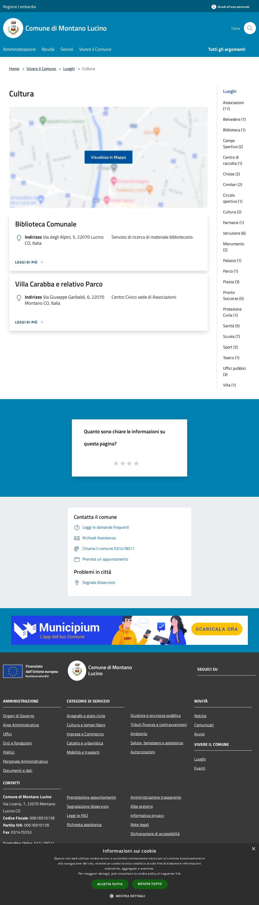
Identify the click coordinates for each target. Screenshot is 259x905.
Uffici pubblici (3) (234, 371)
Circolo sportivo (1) (232, 198)
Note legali (140, 824)
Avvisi (199, 734)
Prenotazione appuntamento (91, 797)
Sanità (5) (231, 326)
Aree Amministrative (21, 725)
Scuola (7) (231, 336)
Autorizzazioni (143, 752)
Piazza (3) (231, 282)
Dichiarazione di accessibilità (155, 834)
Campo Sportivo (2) (233, 143)
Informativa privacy (147, 815)
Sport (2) (230, 347)
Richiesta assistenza (84, 824)
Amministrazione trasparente (156, 797)
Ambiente (139, 734)
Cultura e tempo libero (86, 725)
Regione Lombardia (19, 7)
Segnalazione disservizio (88, 806)
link (178, 873)
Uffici (7, 734)
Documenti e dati (17, 770)
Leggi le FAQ (77, 815)
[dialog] (129, 874)
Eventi (199, 768)
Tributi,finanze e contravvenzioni (159, 725)
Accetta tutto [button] (110, 884)
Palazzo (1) (232, 260)
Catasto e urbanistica (85, 743)
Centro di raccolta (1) (232, 160)
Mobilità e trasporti (83, 752)
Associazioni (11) (233, 105)
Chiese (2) (231, 174)
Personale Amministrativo (25, 761)
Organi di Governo (18, 716)
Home (14, 69)
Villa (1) (229, 385)
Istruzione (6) (234, 233)
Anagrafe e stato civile (86, 716)
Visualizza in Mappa (108, 157)
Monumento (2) (233, 247)
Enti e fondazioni (17, 743)
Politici (9, 752)
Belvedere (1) (234, 119)
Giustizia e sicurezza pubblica (156, 715)
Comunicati (204, 725)
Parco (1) (230, 271)
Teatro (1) (231, 358)
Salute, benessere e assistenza (157, 743)
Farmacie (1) (233, 222)
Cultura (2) (232, 212)
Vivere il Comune (42, 69)
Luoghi (69, 69)
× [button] (253, 849)
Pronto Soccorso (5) (233, 295)
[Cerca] (250, 28)
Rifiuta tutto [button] (150, 884)
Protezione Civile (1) (232, 312)
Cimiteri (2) (232, 184)
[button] (129, 896)
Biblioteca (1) (234, 130)
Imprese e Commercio (85, 734)
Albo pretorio (142, 806)
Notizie (200, 716)
